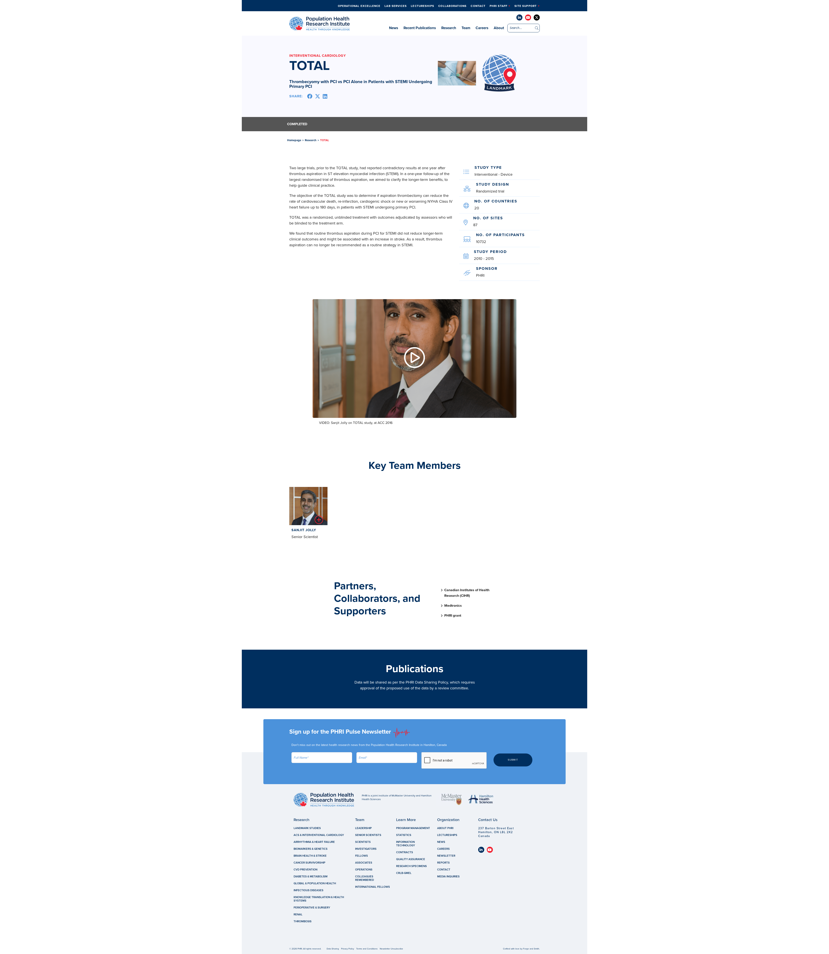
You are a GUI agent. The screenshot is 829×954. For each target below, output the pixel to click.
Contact (478, 6)
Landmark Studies (307, 828)
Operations (363, 869)
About (499, 28)
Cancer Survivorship (309, 862)
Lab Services (395, 6)
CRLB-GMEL (403, 873)
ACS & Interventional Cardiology (319, 835)
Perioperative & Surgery (312, 907)
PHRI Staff (498, 6)
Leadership (363, 828)
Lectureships (422, 6)
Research (448, 28)
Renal (298, 914)
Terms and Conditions (367, 949)
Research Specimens (411, 866)
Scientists (363, 842)
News (393, 28)
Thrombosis (303, 921)
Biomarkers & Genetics (310, 849)
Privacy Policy (347, 949)
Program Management (413, 828)
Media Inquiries (448, 876)
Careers (482, 28)
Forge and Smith (531, 949)
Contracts (404, 852)
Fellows (361, 856)
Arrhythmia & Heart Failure (314, 842)
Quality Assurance (410, 859)
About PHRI (445, 828)
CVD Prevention (305, 869)
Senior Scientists (368, 835)
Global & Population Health (315, 883)
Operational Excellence (359, 6)
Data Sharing (333, 949)
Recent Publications (419, 28)
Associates (363, 862)
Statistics (403, 835)
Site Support (525, 6)
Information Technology (405, 843)
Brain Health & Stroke (310, 856)
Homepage (294, 140)
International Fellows (372, 887)
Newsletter (446, 856)
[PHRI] (319, 28)
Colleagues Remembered (364, 878)
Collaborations (452, 6)
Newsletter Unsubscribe (391, 949)
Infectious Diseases (308, 890)
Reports (443, 862)
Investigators (366, 849)
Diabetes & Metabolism (310, 876)
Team (466, 28)
